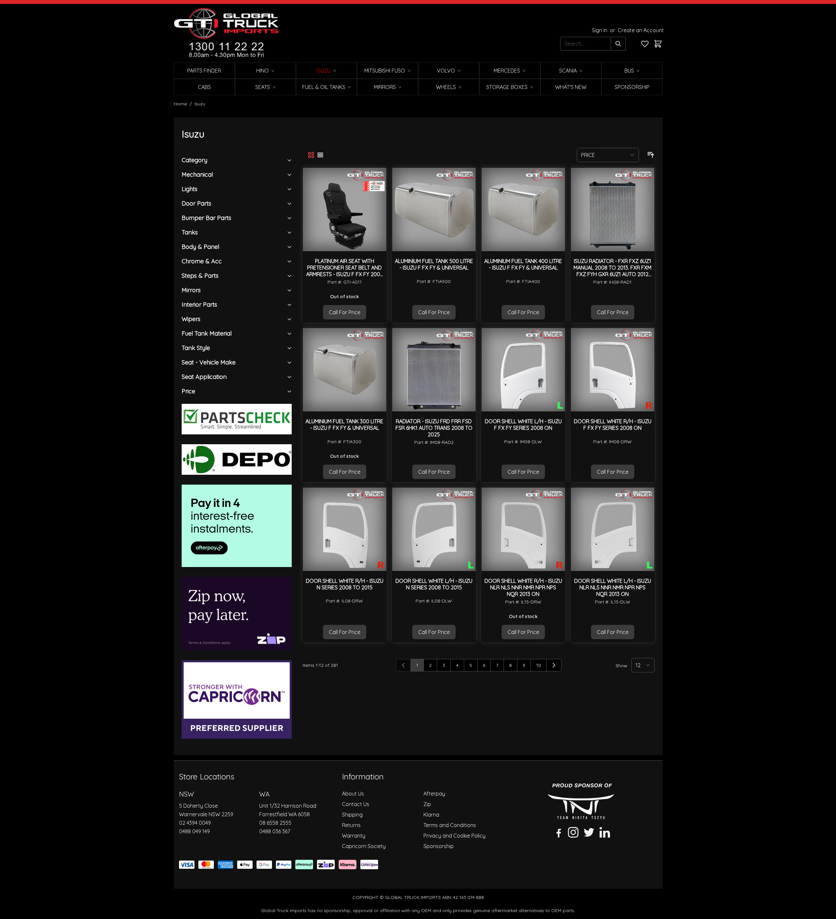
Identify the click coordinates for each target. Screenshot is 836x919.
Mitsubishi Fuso (384, 70)
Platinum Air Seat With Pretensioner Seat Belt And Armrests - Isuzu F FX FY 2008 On (344, 271)
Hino (262, 70)
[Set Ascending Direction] (651, 155)
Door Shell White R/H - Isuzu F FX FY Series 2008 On (612, 424)
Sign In (600, 30)
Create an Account (641, 30)
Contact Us (355, 804)
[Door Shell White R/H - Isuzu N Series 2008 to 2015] (344, 529)
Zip (427, 804)
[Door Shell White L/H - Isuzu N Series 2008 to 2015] (434, 529)
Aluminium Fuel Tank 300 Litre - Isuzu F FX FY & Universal (344, 424)
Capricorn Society (364, 846)
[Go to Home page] (226, 33)
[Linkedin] (604, 832)
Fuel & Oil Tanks (323, 87)
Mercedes (507, 70)
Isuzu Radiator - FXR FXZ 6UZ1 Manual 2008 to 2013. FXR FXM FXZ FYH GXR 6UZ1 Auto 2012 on (612, 271)
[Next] (553, 665)
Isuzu (323, 70)
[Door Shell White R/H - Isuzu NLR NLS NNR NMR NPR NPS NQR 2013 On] (523, 529)
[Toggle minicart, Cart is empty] (658, 44)
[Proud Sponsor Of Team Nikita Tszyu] (581, 801)
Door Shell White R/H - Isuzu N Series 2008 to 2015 (344, 584)
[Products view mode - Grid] (311, 155)
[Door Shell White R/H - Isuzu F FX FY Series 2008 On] (612, 369)
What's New (570, 87)
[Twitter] (589, 832)
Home (180, 104)
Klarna (431, 814)
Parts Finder (204, 70)
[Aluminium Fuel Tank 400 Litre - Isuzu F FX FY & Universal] (523, 209)
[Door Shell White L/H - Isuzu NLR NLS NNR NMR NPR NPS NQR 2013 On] (612, 529)
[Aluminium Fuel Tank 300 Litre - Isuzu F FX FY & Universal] (344, 369)
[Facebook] (557, 832)
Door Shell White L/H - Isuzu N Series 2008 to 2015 (433, 584)
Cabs (204, 87)
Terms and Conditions (449, 825)
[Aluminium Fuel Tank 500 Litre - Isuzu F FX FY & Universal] (434, 209)
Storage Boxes (507, 87)
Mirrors (385, 87)
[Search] (618, 44)
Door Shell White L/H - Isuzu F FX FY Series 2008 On (523, 424)
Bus (629, 70)
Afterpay (434, 793)
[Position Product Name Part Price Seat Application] (608, 155)
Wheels (446, 87)
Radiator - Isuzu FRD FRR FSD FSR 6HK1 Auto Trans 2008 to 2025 (433, 428)
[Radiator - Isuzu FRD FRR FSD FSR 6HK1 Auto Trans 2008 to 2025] (434, 369)
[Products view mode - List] (320, 155)
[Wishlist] (645, 44)
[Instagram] (573, 832)
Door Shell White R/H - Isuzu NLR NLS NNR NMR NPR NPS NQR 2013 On (523, 587)
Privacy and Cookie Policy (454, 835)
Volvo (446, 70)
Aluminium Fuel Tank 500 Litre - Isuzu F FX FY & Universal (434, 264)
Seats (262, 87)
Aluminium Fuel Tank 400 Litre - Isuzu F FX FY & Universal (523, 264)
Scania (568, 70)
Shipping (352, 814)
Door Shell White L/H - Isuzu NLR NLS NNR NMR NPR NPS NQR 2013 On (612, 587)
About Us (353, 793)
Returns (351, 825)
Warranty (353, 835)
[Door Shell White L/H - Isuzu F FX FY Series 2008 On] (523, 369)
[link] (403, 665)
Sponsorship (632, 87)
